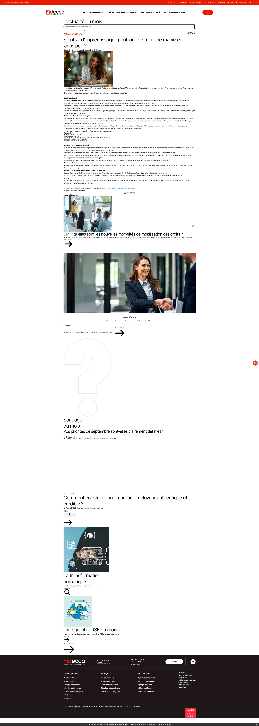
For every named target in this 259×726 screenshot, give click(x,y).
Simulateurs (242, 2)
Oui (65, 435)
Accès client (254, 2)
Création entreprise (71, 678)
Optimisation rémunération (148, 678)
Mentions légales (82, 706)
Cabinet (172, 2)
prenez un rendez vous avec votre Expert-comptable (117, 188)
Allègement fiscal (144, 688)
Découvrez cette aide (119, 327)
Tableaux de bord (107, 678)
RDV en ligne (184, 685)
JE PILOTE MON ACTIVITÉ (150, 12)
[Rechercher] (195, 26)
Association (68, 698)
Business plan (69, 681)
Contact (174, 662)
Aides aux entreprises (227, 2)
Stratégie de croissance (72, 685)
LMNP (66, 695)
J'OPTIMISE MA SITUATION (174, 12)
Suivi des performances (72, 688)
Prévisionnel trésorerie (109, 685)
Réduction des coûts (146, 681)
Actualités (213, 2)
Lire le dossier (67, 588)
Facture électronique (199, 2)
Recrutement (184, 2)
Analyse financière (108, 681)
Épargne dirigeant (145, 685)
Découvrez (66, 636)
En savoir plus (166, 724)
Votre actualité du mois (69, 643)
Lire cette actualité (68, 239)
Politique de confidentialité (98, 706)
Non (69, 435)
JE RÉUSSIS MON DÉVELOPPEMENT (120, 12)
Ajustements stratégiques (110, 691)
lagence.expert (134, 706)
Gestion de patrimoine (146, 691)
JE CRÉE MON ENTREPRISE (92, 12)
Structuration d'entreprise (73, 691)
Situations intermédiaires (110, 688)
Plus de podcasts (68, 518)
